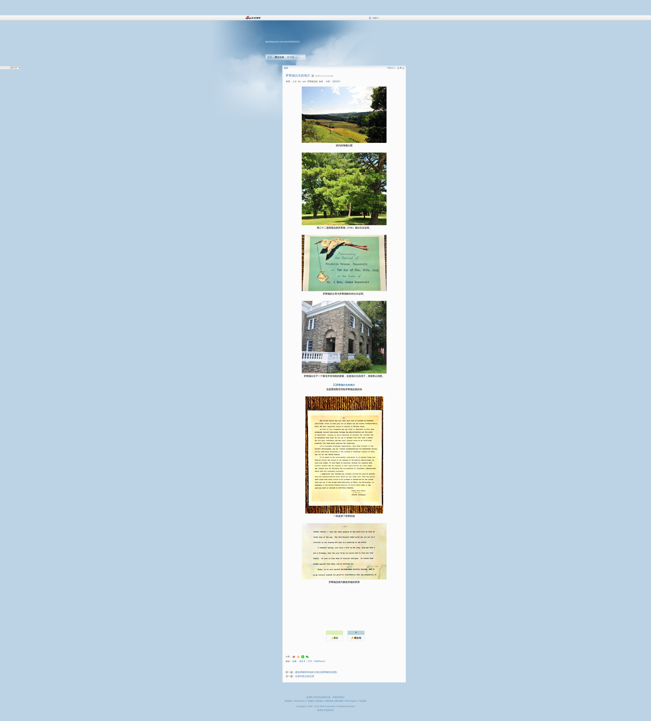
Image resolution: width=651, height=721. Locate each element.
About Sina (299, 701)
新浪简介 (289, 701)
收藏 (294, 661)
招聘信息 (329, 701)
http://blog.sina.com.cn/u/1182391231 (282, 42)
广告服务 (310, 701)
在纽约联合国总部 (304, 676)
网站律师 (339, 701)
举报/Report (319, 661)
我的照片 (336, 81)
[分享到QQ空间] (298, 656)
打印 (310, 661)
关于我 (290, 57)
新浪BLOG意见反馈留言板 (318, 697)
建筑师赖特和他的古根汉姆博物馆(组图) (316, 672)
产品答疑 (362, 701)
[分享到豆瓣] (302, 656)
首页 (269, 57)
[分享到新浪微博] (294, 656)
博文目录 (279, 57)
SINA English (351, 701)
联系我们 (320, 701)
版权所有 (330, 710)
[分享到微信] (307, 656)
